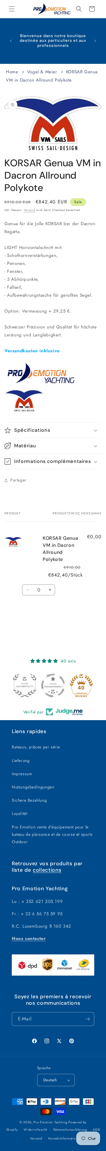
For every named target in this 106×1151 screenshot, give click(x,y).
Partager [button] (18, 480)
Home (12, 72)
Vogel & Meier (42, 72)
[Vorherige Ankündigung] (10, 40)
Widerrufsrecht (35, 1129)
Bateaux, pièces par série (36, 747)
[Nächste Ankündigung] (95, 40)
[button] (11, 8)
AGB (96, 1129)
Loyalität (19, 813)
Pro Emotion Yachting (50, 1122)
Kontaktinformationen (65, 1138)
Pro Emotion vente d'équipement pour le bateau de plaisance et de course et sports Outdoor (52, 834)
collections (47, 870)
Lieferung (20, 760)
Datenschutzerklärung (70, 1129)
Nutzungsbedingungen (33, 787)
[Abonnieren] (87, 1019)
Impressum (22, 774)
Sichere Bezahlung (29, 800)
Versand (29, 210)
